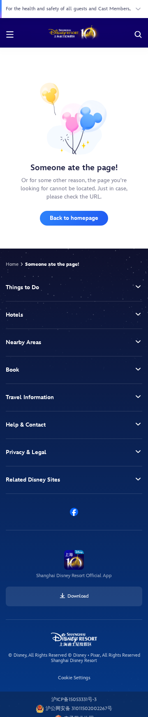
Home (12, 264)
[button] (74, 287)
